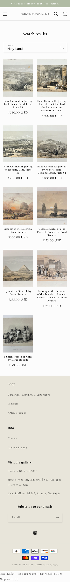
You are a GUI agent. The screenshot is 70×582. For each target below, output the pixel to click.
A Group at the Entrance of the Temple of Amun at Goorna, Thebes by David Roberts (52, 296)
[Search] (62, 47)
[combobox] (35, 47)
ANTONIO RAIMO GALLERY (31, 565)
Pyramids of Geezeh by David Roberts (18, 293)
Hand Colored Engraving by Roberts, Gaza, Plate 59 (18, 169)
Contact (12, 438)
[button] (5, 13)
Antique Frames (17, 413)
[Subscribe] (57, 517)
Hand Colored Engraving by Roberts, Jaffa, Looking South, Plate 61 (51, 169)
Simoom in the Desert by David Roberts (18, 230)
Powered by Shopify (50, 565)
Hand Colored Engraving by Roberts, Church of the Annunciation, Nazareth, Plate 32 (51, 106)
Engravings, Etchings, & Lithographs (29, 395)
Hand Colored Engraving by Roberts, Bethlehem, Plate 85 (18, 104)
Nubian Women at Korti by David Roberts (18, 358)
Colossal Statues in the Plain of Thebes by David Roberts (52, 232)
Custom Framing (18, 448)
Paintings (13, 404)
